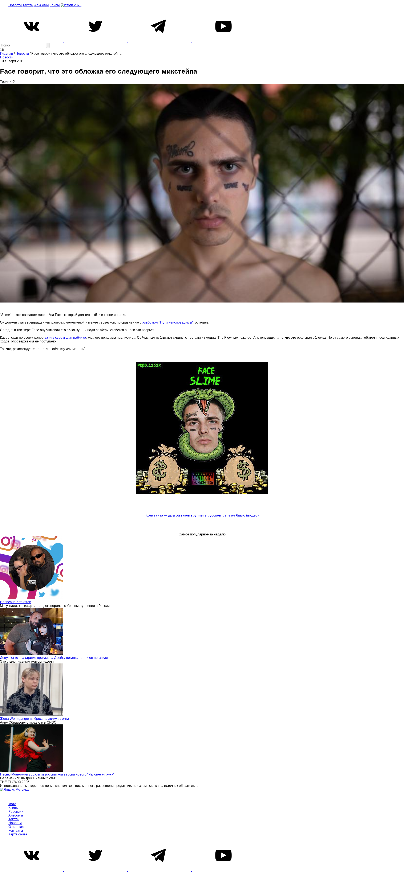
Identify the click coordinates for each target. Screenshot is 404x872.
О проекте (16, 826)
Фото (12, 804)
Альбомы (41, 5)
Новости (15, 5)
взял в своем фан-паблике (65, 337)
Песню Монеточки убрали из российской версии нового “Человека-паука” (57, 774)
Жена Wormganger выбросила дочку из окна (34, 718)
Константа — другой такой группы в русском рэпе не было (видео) (202, 515)
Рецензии (15, 811)
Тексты (28, 5)
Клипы (55, 5)
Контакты (15, 830)
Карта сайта (17, 834)
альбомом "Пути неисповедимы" (167, 322)
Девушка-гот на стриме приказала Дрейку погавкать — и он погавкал (54, 657)
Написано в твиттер (15, 602)
